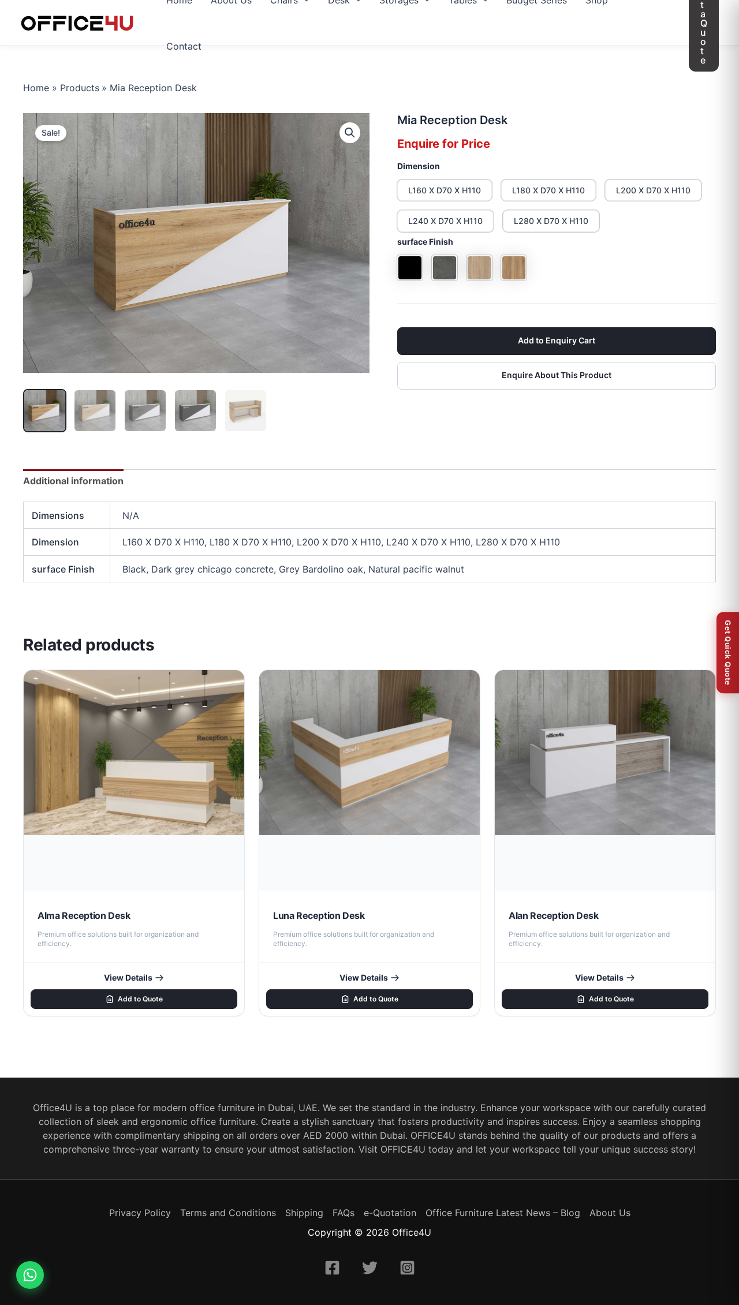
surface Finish (425, 241)
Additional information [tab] (73, 481)
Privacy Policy (140, 1212)
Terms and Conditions (228, 1212)
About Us (609, 1212)
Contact (183, 46)
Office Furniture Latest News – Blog (503, 1212)
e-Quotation (390, 1212)
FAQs (343, 1212)
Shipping (304, 1212)
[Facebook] (332, 1268)
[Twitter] (370, 1268)
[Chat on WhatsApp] (30, 1275)
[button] (349, 132)
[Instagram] (407, 1268)
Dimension (418, 166)
